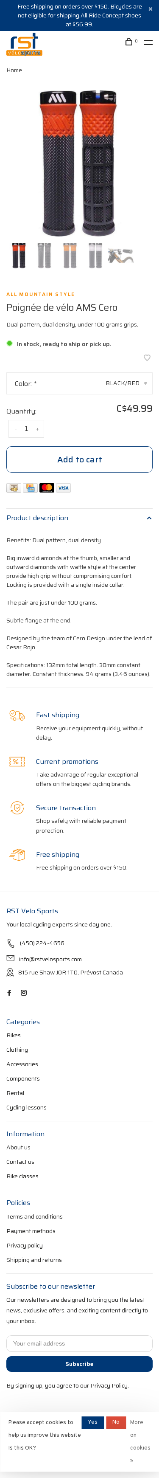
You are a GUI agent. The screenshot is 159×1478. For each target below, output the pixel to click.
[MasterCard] (47, 490)
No (116, 1422)
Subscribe (79, 1363)
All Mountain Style (40, 294)
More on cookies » (140, 1441)
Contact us (20, 1161)
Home (14, 70)
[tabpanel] (79, 163)
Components (23, 1078)
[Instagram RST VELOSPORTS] (24, 993)
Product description (37, 517)
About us (18, 1147)
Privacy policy (24, 1245)
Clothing (17, 1049)
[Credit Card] (31, 490)
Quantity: (21, 411)
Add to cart (79, 459)
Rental (15, 1093)
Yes (93, 1422)
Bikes (13, 1035)
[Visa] (63, 490)
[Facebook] (9, 993)
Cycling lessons (26, 1107)
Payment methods (31, 1231)
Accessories (22, 1064)
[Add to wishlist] (147, 358)
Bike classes (22, 1176)
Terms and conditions (34, 1216)
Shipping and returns (34, 1259)
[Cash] (14, 490)
